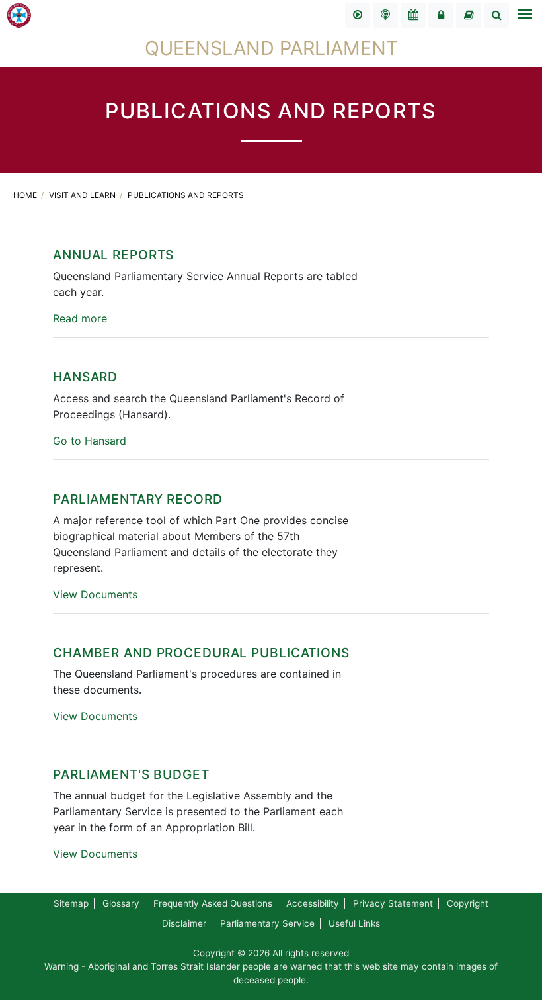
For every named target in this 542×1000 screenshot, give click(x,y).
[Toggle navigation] (524, 15)
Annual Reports (113, 255)
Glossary (120, 903)
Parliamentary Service (267, 923)
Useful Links (354, 923)
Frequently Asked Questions (212, 903)
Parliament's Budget (131, 774)
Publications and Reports (186, 195)
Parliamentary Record (138, 499)
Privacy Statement (393, 903)
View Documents (95, 594)
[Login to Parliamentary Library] (468, 15)
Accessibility (312, 903)
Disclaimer (184, 923)
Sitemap (71, 903)
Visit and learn (83, 195)
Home (26, 195)
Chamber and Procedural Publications (201, 652)
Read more (80, 318)
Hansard (85, 377)
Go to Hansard (89, 440)
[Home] (19, 14)
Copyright (467, 903)
